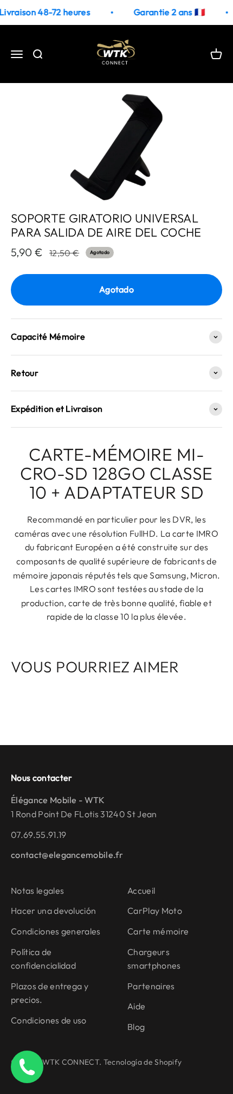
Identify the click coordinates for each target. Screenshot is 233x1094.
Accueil (141, 890)
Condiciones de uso (49, 1020)
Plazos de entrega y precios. (49, 993)
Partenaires (151, 986)
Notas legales (37, 890)
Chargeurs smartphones (154, 958)
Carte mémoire (158, 931)
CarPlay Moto (154, 910)
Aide (136, 1006)
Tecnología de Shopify (142, 1062)
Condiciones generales (56, 931)
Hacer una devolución (53, 910)
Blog (136, 1026)
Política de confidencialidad (43, 958)
